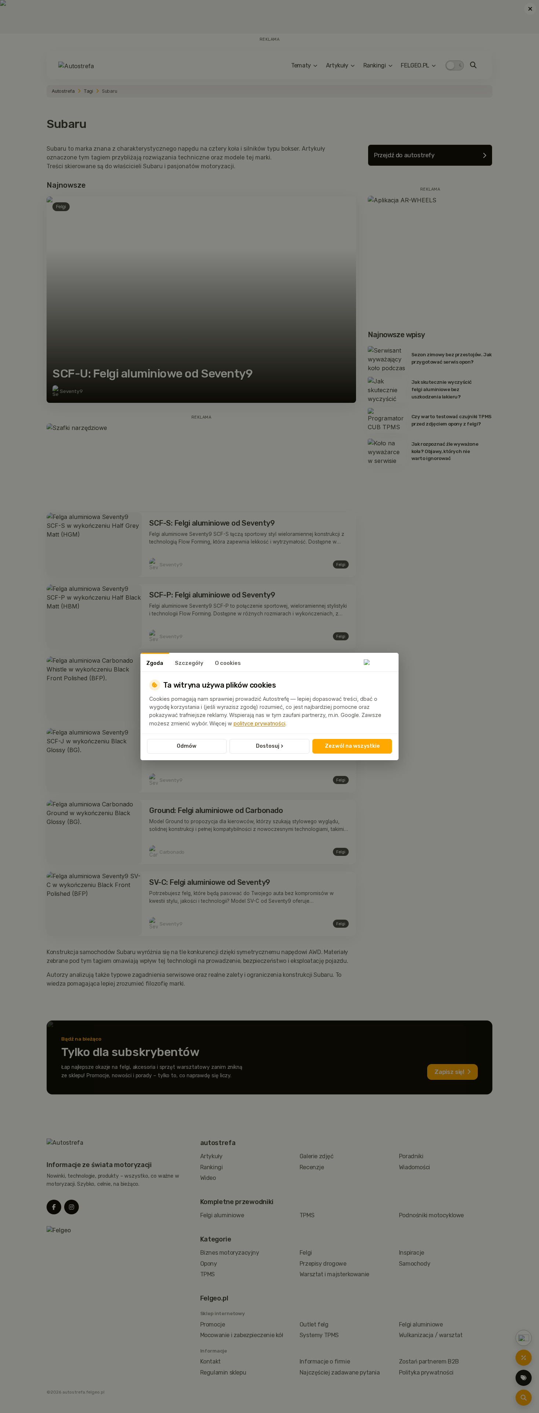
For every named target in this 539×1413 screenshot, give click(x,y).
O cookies (228, 663)
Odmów (187, 746)
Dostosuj (269, 746)
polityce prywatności (259, 723)
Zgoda (154, 663)
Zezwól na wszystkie (352, 746)
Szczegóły (189, 663)
